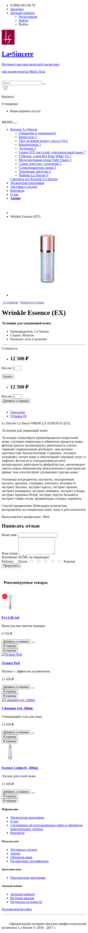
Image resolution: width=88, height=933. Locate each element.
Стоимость (10, 348)
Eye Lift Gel (10, 617)
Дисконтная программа (27, 183)
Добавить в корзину (16, 401)
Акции (15, 853)
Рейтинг (8, 561)
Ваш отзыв (10, 553)
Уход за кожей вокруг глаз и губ (43, 141)
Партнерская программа (27, 877)
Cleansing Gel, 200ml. (17, 708)
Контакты (17, 190)
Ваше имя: (9, 535)
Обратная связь (21, 857)
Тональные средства (35, 171)
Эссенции (27, 148)
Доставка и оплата (23, 187)
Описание (17, 412)
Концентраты (30, 144)
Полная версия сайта (17, 909)
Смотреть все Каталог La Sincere (34, 179)
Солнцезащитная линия (37, 167)
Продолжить (11, 565)
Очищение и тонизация (37, 133)
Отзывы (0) (18, 416)
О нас (14, 194)
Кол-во (7, 368)
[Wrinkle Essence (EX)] (47, 295)
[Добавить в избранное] (33, 642)
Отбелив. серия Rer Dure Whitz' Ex (45, 156)
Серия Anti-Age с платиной (40, 164)
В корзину (9, 646)
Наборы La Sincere (33, 175)
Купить (7, 376)
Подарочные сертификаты (29, 861)
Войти (23, 20)
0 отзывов (10, 302)
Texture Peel (11, 663)
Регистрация (28, 16)
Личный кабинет (22, 894)
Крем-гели (28, 137)
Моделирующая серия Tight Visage (45, 160)
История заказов (22, 898)
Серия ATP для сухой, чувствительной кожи (52, 152)
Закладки (17, 9)
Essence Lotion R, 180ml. (20, 768)
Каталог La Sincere (23, 129)
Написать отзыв (32, 302)
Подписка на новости (26, 902)
